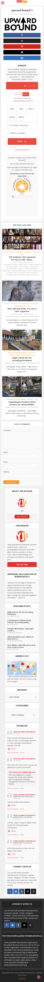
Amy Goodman (24, 267)
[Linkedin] (16, 891)
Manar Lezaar (18, 269)
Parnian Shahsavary (32, 275)
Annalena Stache (25, 273)
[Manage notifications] (39, 977)
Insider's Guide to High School (20, 355)
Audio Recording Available (17, 353)
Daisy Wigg (9, 275)
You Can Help (22, 564)
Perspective (19, 252)
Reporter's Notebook (32, 252)
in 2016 (30, 79)
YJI (33, 14)
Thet (15, 275)
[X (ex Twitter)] (33, 891)
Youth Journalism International (17, 316)
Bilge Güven (34, 269)
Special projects (20, 306)
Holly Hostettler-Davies (19, 271)
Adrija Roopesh (34, 363)
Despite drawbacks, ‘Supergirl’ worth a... (20, 630)
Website (6, 472)
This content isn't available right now (22, 772)
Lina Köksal (9, 269)
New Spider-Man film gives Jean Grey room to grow (21, 646)
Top (22, 254)
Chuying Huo (34, 267)
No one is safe (8, 252)
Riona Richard (13, 649)
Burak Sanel (21, 275)
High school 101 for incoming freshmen (22, 359)
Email (5, 462)
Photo (13, 749)
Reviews (30, 399)
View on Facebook (12, 752)
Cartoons (31, 353)
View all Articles (22, 517)
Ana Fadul (26, 269)
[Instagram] (27, 891)
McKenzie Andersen (15, 632)
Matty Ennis (34, 273)
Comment (7, 430)
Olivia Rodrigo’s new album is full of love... (20, 638)
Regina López (6, 271)
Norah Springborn (12, 267)
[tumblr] (21, 891)
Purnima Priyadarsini (35, 264)
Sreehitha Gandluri (12, 264)
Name (5, 452)
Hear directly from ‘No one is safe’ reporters (22, 310)
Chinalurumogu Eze (12, 273)
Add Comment (24, 14)
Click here (22, 679)
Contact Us (22, 979)
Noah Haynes (34, 407)
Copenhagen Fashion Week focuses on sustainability (22, 403)
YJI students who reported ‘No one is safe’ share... (22, 258)
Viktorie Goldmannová (34, 271)
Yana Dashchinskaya (15, 641)
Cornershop (22, 975)
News (7, 303)
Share (22, 752)
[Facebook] (10, 891)
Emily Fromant (23, 264)
